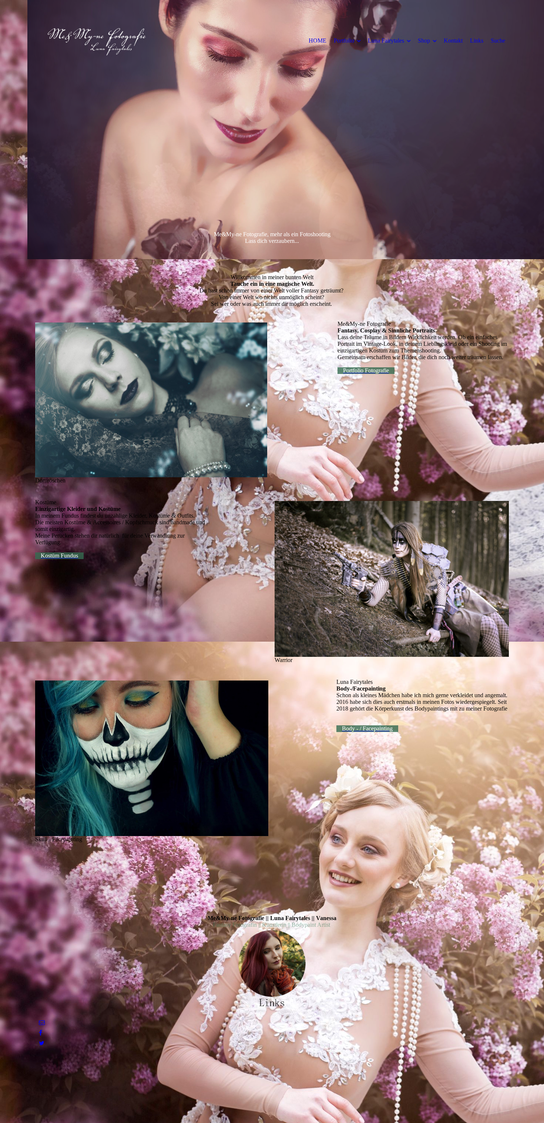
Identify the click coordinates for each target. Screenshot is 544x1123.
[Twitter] (41, 1043)
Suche (498, 40)
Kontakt (453, 40)
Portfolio (344, 40)
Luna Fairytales (386, 40)
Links (476, 40)
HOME (317, 40)
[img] (96, 40)
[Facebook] (40, 1033)
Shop (424, 40)
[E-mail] (42, 1022)
